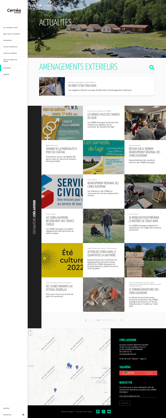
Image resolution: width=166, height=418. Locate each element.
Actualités (47, 5)
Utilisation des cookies (84, 412)
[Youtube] (109, 413)
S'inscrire (124, 403)
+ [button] (30, 331)
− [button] (30, 334)
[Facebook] (98, 413)
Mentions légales (67, 412)
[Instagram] (103, 413)
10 (112, 320)
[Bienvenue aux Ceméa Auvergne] (14, 12)
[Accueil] (41, 5)
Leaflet (108, 404)
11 (115, 320)
